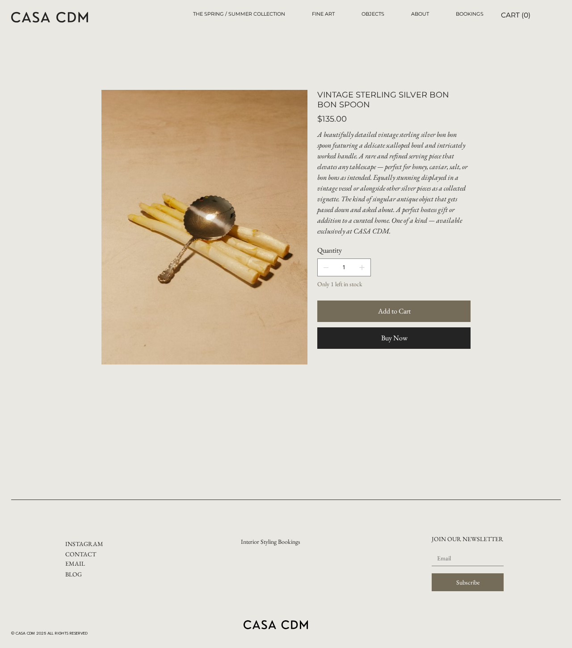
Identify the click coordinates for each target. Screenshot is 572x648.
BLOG (73, 574)
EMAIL (75, 563)
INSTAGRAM (84, 544)
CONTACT (80, 554)
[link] (516, 15)
